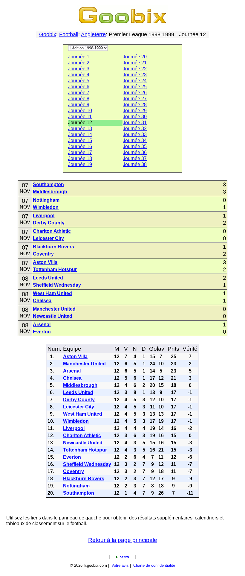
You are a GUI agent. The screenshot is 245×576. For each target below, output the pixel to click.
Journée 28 (135, 104)
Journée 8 (78, 98)
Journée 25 (135, 86)
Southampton (48, 184)
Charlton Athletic (52, 231)
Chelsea (42, 300)
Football (68, 34)
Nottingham (46, 200)
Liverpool (43, 215)
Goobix (47, 34)
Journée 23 (135, 74)
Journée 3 (78, 68)
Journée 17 (80, 152)
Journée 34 (135, 140)
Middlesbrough (50, 191)
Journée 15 (80, 140)
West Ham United (52, 293)
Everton (42, 331)
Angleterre (93, 34)
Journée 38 (135, 164)
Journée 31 (135, 122)
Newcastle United (52, 316)
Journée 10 (80, 110)
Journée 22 (135, 68)
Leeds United (48, 277)
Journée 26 (135, 92)
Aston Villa (45, 262)
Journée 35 (135, 146)
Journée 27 (135, 98)
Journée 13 (80, 128)
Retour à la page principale (122, 540)
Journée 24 (135, 80)
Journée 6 (78, 86)
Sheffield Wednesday (57, 285)
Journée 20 (135, 56)
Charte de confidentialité (154, 565)
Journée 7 (78, 92)
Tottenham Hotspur (55, 269)
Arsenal (41, 324)
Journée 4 (78, 74)
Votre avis (120, 565)
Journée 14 (80, 134)
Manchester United (54, 308)
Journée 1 (78, 56)
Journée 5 (78, 80)
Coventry (43, 253)
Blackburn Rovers (53, 246)
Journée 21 (135, 62)
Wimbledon (46, 207)
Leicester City (48, 238)
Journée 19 (80, 164)
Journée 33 (135, 134)
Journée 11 (80, 116)
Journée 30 (135, 116)
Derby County (49, 222)
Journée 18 (80, 158)
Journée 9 (78, 104)
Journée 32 (135, 128)
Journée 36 (135, 152)
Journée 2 (78, 62)
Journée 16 (80, 146)
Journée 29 (135, 110)
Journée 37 (135, 158)
